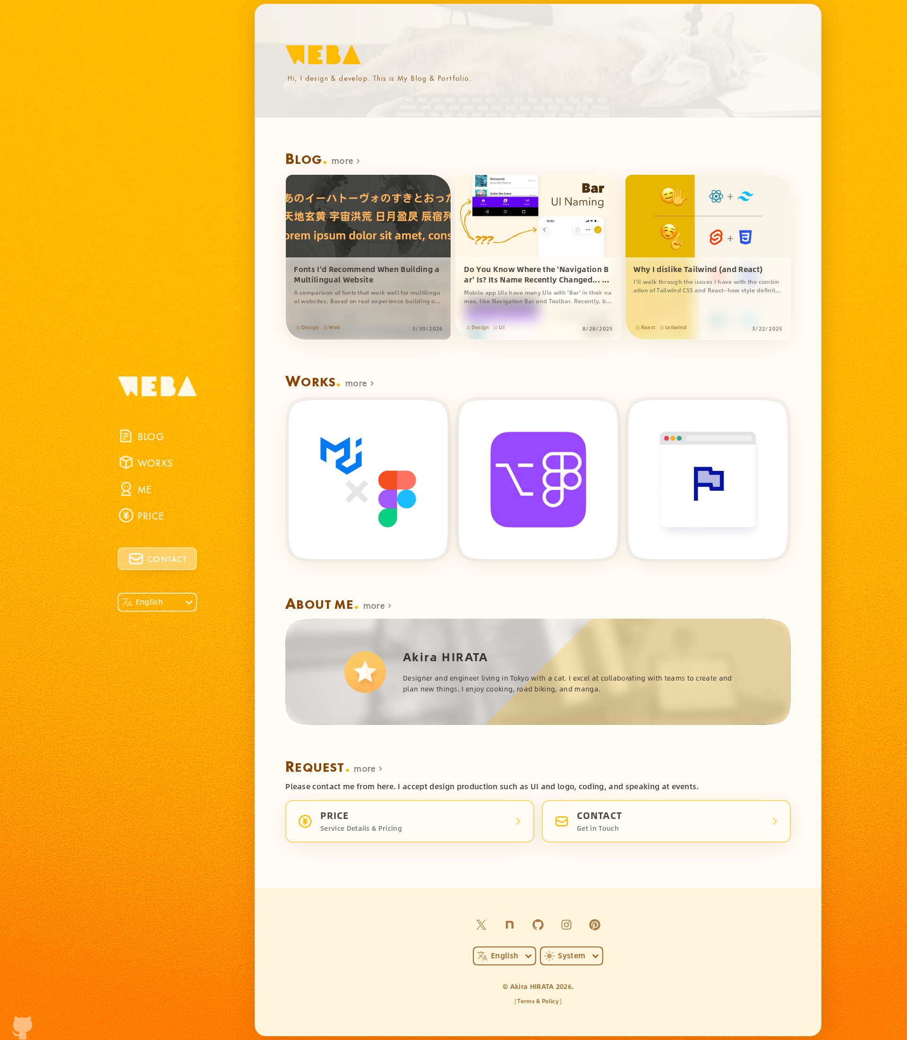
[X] (481, 924)
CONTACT (167, 558)
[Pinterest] (594, 924)
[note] (509, 924)
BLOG (150, 435)
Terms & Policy (537, 1001)
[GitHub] (538, 924)
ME (144, 488)
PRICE (150, 515)
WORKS (155, 462)
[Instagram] (566, 924)
